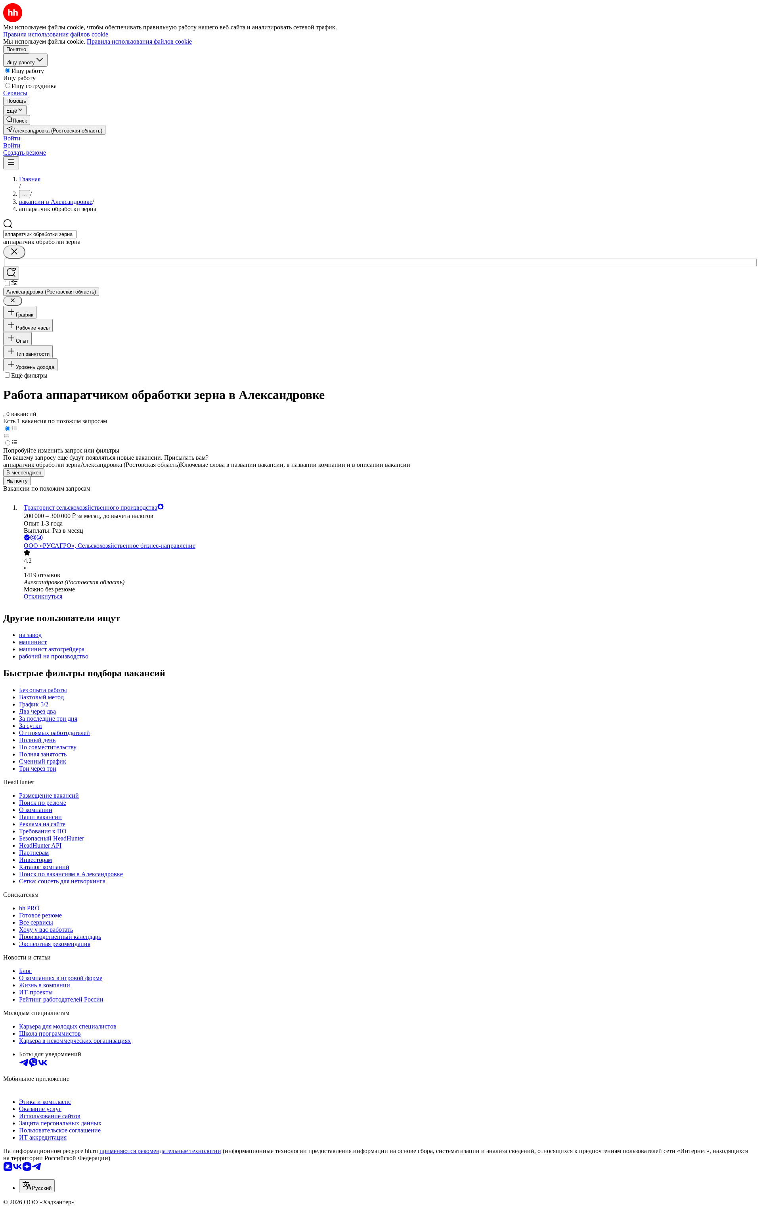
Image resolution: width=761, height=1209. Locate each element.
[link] (16, 120)
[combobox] (39, 234)
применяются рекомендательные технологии (160, 1151)
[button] (12, 138)
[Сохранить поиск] (11, 273)
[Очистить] (14, 252)
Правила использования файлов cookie (139, 41)
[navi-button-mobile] (11, 162)
